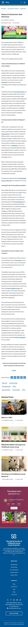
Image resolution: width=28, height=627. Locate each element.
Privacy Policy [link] (14, 624)
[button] (24, 2)
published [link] (14, 145)
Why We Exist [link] (14, 564)
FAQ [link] (14, 589)
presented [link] (4, 82)
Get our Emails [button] (14, 613)
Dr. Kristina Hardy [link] (19, 92)
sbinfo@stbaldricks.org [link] (15, 608)
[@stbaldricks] (5, 500)
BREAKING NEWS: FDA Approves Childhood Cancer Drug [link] (13, 445)
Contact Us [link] (14, 594)
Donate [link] (14, 370)
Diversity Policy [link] (21, 624)
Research (5, 400)
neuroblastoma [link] (19, 202)
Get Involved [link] (14, 567)
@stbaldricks (14, 494)
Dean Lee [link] (4, 383)
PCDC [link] (14, 386)
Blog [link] (14, 584)
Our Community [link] (14, 570)
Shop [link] (14, 592)
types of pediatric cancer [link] (13, 288)
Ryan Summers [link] (6, 390)
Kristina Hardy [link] (13, 383)
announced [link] (18, 260)
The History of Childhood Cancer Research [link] (13, 475)
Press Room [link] (14, 587)
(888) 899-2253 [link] (15, 606)
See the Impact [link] (14, 572)
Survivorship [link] (16, 390)
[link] (5, 2)
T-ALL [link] (23, 390)
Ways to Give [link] (14, 575)
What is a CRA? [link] (6, 417)
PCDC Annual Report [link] (20, 337)
